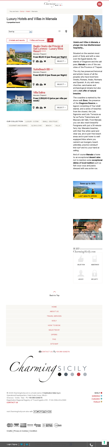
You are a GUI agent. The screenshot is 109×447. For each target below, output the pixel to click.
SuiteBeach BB (41, 69)
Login (9, 445)
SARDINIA (96, 396)
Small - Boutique (50, 122)
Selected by (54, 330)
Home (54, 307)
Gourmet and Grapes (18, 126)
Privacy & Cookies (21, 431)
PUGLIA (97, 402)
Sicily (54, 321)
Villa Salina (39, 92)
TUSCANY (95, 399)
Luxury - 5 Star (32, 122)
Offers (54, 335)
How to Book (54, 326)
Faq (54, 339)
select (60, 61)
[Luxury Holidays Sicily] (56, 4)
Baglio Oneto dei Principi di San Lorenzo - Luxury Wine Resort (48, 49)
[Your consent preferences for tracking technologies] (104, 442)
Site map (54, 344)
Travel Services (54, 316)
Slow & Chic (36, 126)
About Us (54, 312)
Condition (33, 431)
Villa (57, 126)
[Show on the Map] (66, 31)
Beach (48, 126)
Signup (14, 445)
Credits (9, 431)
